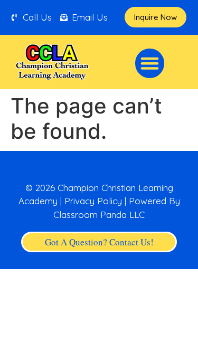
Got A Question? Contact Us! (99, 242)
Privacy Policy (93, 200)
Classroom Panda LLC (99, 214)
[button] (150, 63)
